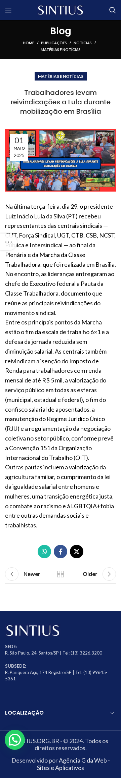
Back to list (60, 574)
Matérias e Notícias (61, 49)
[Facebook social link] (60, 551)
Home (28, 43)
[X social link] (76, 551)
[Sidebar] (8, 242)
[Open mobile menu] (8, 10)
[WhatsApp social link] (44, 551)
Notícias (83, 43)
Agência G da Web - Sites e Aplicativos (73, 764)
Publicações (54, 43)
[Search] (112, 10)
